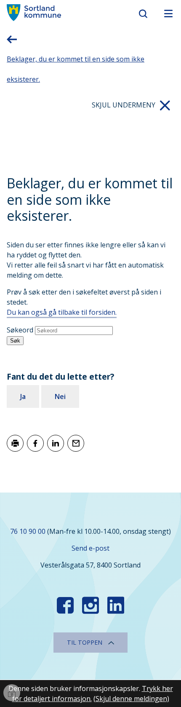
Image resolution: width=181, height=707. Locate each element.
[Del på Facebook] (35, 443)
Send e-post (90, 548)
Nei (60, 396)
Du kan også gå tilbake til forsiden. (62, 312)
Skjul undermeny (123, 105)
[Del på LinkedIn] (55, 443)
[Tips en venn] (75, 443)
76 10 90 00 (27, 531)
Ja (23, 396)
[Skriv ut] (15, 443)
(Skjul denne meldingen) (131, 698)
